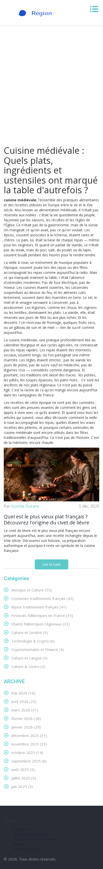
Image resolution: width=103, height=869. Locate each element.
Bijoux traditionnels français (38, 606)
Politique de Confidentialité (35, 839)
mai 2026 (23, 692)
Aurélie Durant (25, 506)
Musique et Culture (31, 589)
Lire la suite (51, 564)
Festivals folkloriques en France (42, 615)
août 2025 (23, 769)
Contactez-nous (27, 849)
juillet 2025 (23, 777)
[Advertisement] (51, 89)
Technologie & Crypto (32, 640)
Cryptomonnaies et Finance (37, 649)
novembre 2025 (29, 743)
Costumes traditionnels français (42, 598)
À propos (21, 829)
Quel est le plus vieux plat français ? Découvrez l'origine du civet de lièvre (46, 520)
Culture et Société (29, 632)
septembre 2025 (28, 760)
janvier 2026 (26, 726)
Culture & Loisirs (28, 666)
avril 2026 (23, 701)
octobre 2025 (27, 752)
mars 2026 (24, 709)
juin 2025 (22, 786)
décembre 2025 (29, 735)
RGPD (19, 844)
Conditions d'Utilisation (32, 834)
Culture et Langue (29, 657)
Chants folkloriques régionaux (40, 623)
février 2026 (26, 718)
